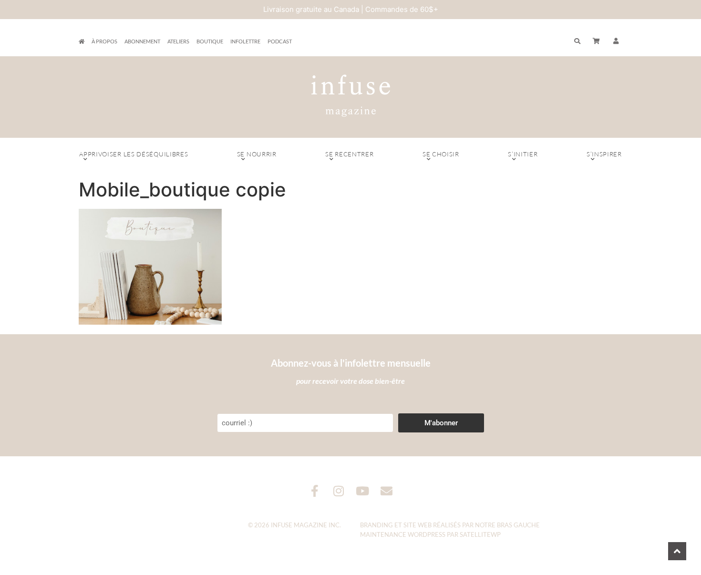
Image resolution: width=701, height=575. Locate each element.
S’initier (522, 154)
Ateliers (178, 41)
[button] (616, 41)
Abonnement (142, 41)
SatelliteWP (480, 534)
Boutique (209, 41)
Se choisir (441, 154)
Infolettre (245, 41)
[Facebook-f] (315, 491)
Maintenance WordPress (402, 534)
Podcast (280, 41)
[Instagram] (339, 491)
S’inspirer (604, 154)
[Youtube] (363, 491)
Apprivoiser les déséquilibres (133, 154)
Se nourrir (257, 154)
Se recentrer (349, 154)
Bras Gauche (518, 525)
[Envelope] (386, 491)
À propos (104, 41)
